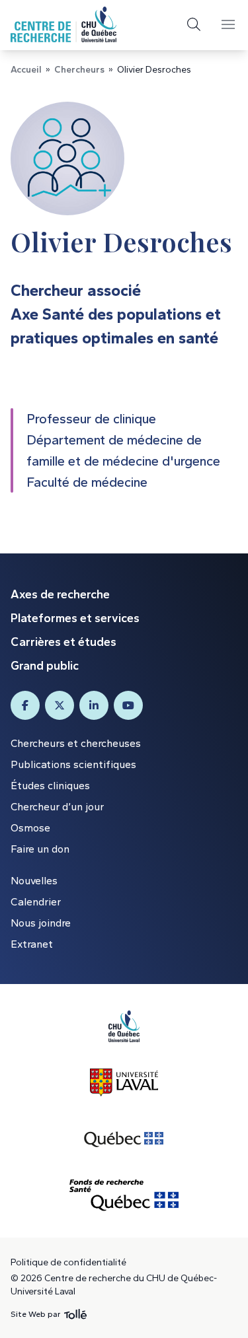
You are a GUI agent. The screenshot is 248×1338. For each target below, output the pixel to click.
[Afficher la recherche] (193, 24)
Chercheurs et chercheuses (76, 743)
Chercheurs (79, 69)
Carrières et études (63, 642)
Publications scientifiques (73, 764)
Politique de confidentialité (68, 1262)
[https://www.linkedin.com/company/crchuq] (93, 705)
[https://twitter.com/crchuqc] (59, 705)
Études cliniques (50, 785)
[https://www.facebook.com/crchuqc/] (25, 705)
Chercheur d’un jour (57, 806)
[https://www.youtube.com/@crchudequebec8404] (128, 705)
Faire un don (40, 849)
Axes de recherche (60, 594)
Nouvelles (34, 880)
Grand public (45, 665)
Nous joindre (41, 923)
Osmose (30, 828)
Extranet (32, 944)
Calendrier (36, 902)
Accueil (26, 69)
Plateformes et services (75, 618)
